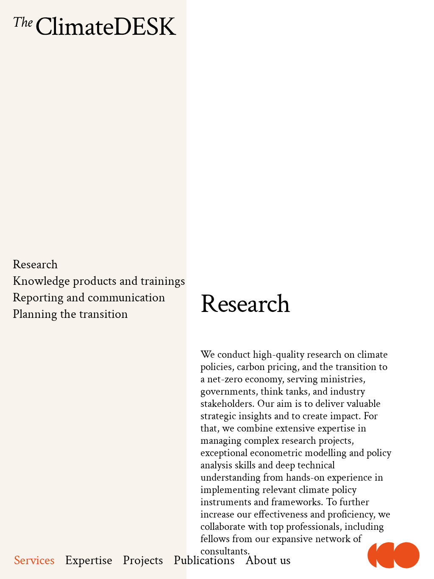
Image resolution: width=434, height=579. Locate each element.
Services (34, 561)
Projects (143, 561)
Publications (204, 561)
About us (268, 561)
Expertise (88, 561)
